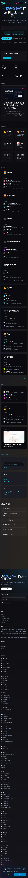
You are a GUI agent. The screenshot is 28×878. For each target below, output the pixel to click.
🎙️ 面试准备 (3, 828)
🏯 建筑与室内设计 (5, 676)
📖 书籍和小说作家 (5, 733)
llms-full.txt (3, 646)
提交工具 (3, 622)
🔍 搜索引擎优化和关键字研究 (7, 798)
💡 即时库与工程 (4, 739)
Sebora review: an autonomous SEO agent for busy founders (13, 631)
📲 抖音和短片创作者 (5, 697)
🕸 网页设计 (3, 767)
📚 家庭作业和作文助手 (6, 744)
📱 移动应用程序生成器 (6, 763)
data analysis (21, 34)
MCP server (3, 648)
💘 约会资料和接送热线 (6, 860)
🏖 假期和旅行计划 (5, 782)
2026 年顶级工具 (4, 620)
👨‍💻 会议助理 (3, 779)
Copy (23, 462)
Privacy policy (16, 871)
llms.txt (2, 644)
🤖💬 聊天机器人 (4, 841)
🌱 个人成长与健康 (5, 773)
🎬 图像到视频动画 (5, 695)
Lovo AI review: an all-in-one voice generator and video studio (14, 637)
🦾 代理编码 (3, 756)
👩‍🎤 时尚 (2, 682)
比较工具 (3, 616)
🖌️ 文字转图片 (4, 680)
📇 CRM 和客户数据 (5, 794)
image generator (7, 31)
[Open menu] (25, 2)
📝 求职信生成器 (4, 748)
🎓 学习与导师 (4, 853)
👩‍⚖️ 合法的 (3, 815)
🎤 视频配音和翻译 (5, 703)
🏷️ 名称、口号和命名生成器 (7, 741)
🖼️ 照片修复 (3, 684)
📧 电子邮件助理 (4, 801)
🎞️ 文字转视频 (4, 699)
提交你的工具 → (23, 38)
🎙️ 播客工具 (3, 712)
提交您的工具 (6, 588)
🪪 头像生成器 (4, 673)
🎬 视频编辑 (3, 701)
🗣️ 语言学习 (3, 862)
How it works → (6, 467)
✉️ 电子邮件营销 (4, 803)
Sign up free (6, 58)
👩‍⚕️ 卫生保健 (3, 849)
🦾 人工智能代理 (4, 775)
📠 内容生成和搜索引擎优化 (7, 735)
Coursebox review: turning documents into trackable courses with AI (13, 634)
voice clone (21, 31)
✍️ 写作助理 (3, 737)
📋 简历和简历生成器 (5, 826)
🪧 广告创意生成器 (5, 796)
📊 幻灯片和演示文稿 (5, 820)
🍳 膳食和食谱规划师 (5, 786)
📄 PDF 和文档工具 (5, 731)
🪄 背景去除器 (4, 686)
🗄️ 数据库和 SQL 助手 (5, 760)
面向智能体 (15, 38)
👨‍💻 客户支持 (3, 817)
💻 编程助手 (3, 765)
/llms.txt (5, 479)
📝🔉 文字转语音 (4, 714)
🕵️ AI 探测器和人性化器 (6, 728)
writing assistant (7, 34)
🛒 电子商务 (3, 824)
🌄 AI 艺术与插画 (4, 661)
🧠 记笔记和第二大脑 (5, 788)
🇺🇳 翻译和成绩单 (4, 716)
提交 (14, 558)
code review (15, 31)
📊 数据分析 (3, 837)
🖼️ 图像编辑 (3, 671)
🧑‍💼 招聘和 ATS (4, 822)
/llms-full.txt (6, 481)
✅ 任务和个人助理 (5, 777)
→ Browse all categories (22, 378)
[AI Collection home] (3, 3)
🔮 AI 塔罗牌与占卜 (5, 847)
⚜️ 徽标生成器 (4, 678)
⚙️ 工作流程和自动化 (5, 784)
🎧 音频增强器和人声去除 (6, 722)
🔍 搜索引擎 (3, 834)
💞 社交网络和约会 (5, 858)
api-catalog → (6, 494)
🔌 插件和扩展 (4, 758)
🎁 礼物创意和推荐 (5, 856)
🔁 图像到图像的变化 (5, 667)
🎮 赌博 (2, 864)
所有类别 (3, 614)
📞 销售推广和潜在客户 (6, 807)
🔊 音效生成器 (4, 720)
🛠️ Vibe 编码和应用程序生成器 (7, 754)
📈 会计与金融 (4, 813)
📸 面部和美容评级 (5, 689)
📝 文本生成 (3, 746)
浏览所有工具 (6, 38)
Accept (20, 874)
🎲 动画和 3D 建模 (5, 663)
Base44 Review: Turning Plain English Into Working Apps (13, 629)
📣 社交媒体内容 (4, 805)
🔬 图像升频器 (4, 669)
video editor (15, 34)
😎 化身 (2, 665)
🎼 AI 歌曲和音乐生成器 (6, 709)
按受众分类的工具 (5, 618)
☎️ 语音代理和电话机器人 (6, 718)
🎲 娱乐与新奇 (4, 851)
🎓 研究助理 (3, 839)
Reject (8, 874)
